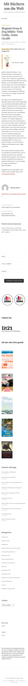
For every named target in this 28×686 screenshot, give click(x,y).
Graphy (21, 680)
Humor (3, 566)
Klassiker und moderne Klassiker (9, 577)
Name (4, 256)
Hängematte (5, 555)
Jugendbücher (5, 570)
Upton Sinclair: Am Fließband (9, 472)
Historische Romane (6, 559)
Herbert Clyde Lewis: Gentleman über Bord (12, 482)
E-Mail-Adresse (7, 264)
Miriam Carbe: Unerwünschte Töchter (11, 493)
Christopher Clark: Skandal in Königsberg (11, 487)
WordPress (12, 680)
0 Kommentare (10, 44)
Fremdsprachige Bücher (7, 551)
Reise (3, 585)
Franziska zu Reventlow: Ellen (9, 477)
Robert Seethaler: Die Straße (8, 519)
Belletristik (4, 540)
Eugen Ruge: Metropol (7, 498)
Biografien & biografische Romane (10, 548)
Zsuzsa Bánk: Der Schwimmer (11, 207)
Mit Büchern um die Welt (14, 6)
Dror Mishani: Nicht (6, 514)
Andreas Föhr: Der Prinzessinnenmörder (8, 214)
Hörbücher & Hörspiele (7, 563)
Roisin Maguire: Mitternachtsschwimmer (11, 508)
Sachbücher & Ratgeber (7, 588)
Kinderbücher (6, 25)
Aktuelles (4, 537)
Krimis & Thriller (6, 581)
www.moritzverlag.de (8, 174)
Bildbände (4, 544)
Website (4, 271)
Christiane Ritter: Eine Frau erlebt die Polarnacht (13, 503)
